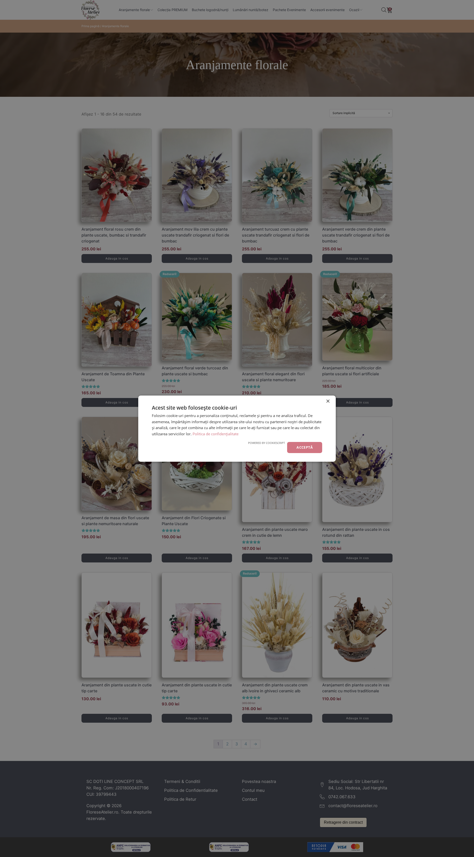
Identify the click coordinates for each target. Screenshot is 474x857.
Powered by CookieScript (266, 443)
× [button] (328, 401)
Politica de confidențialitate (215, 433)
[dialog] (237, 428)
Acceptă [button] (304, 447)
